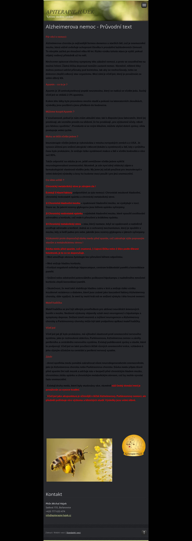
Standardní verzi (73, 533)
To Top (144, 532)
